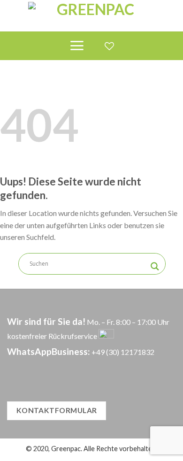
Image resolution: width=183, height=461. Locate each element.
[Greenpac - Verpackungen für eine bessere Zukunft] (91, 15)
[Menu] (76, 45)
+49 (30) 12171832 (123, 351)
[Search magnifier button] (154, 266)
